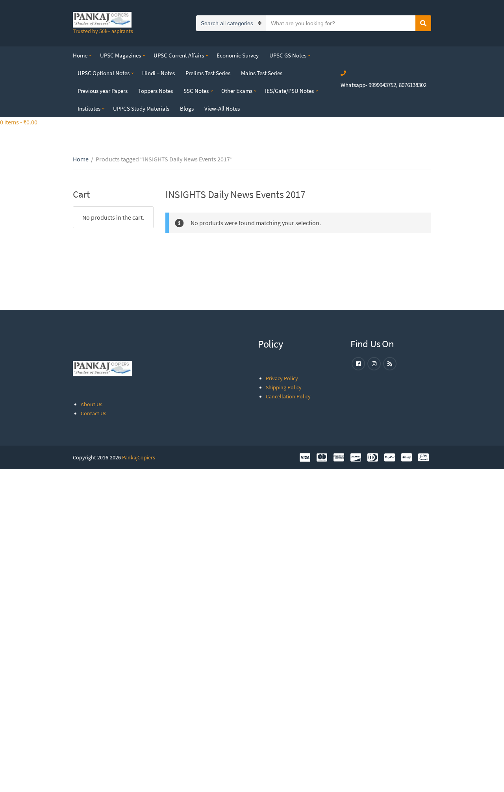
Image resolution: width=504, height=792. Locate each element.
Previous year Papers (103, 90)
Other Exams (236, 90)
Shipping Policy (284, 387)
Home (80, 55)
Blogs (187, 108)
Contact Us (93, 413)
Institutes (89, 108)
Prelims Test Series (207, 73)
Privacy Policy (282, 378)
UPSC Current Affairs (179, 55)
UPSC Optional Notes (104, 73)
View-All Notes (222, 108)
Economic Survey (238, 55)
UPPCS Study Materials (141, 108)
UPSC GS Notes (287, 55)
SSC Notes (196, 90)
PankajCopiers (138, 457)
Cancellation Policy (288, 396)
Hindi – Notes (158, 73)
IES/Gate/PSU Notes (289, 90)
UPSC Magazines (120, 55)
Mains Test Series (261, 73)
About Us (91, 404)
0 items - (18, 122)
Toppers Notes (155, 90)
